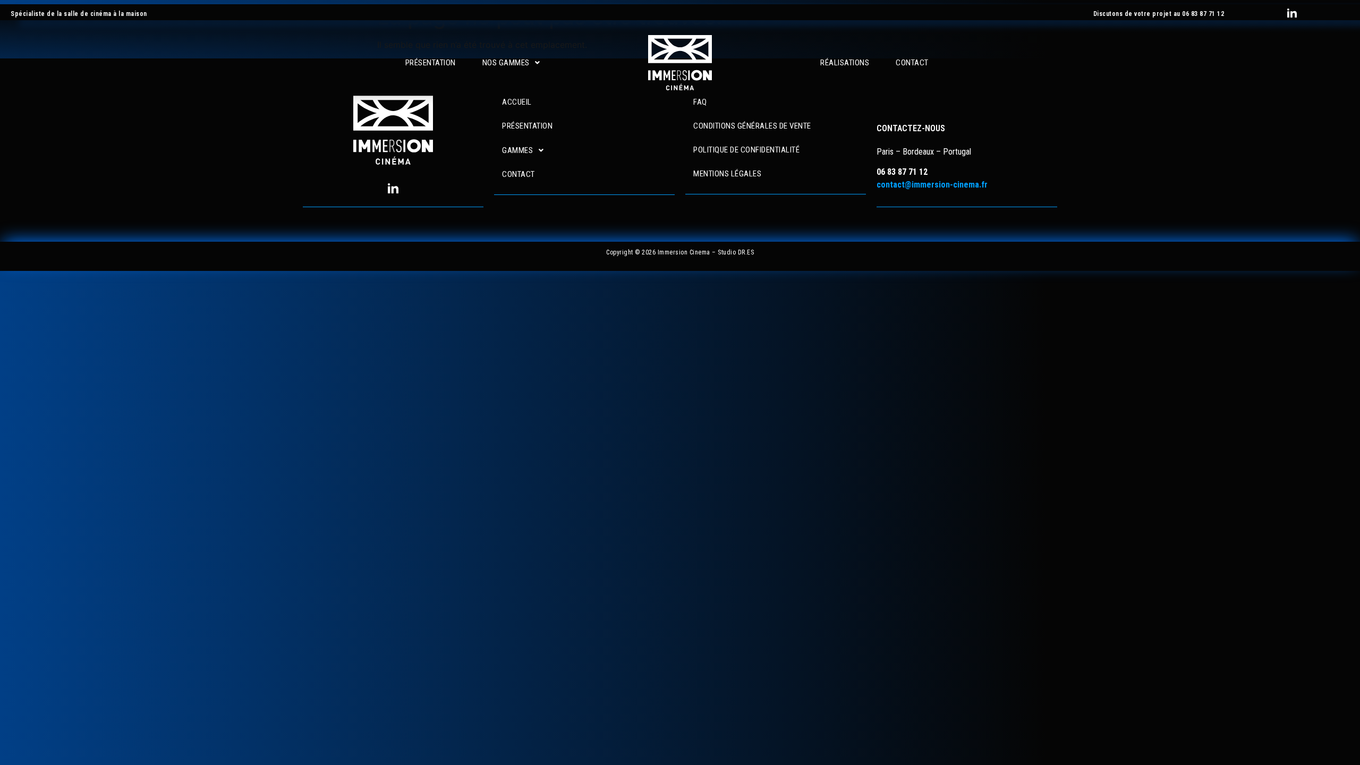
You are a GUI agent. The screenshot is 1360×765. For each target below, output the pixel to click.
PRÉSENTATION (430, 63)
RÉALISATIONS (844, 63)
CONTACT (912, 63)
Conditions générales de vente (752, 126)
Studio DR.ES (736, 252)
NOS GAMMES (506, 63)
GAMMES (517, 150)
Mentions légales (727, 173)
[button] (511, 63)
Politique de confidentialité (746, 150)
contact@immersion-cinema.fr (932, 185)
